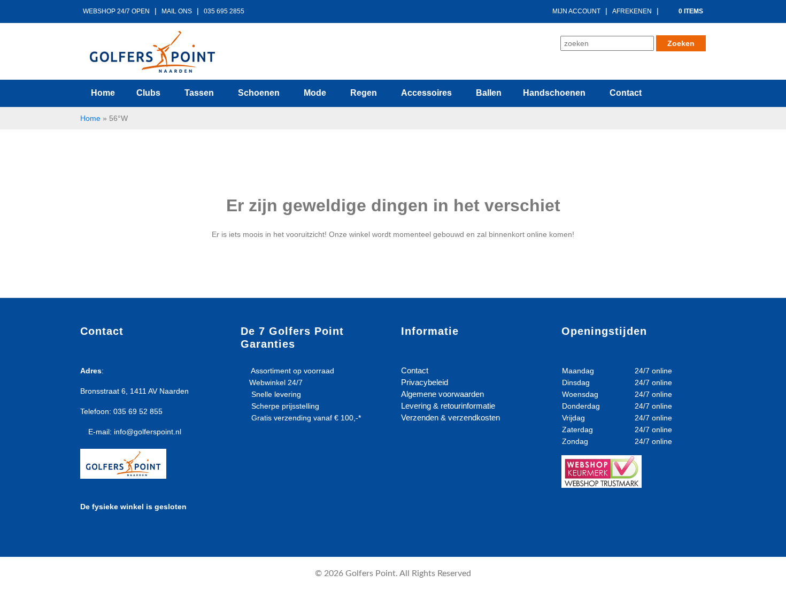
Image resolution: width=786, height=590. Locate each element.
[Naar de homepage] (152, 52)
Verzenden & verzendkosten (450, 417)
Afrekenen (632, 11)
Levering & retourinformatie (448, 405)
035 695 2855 (224, 11)
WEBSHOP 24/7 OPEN (116, 11)
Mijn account (576, 11)
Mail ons (176, 11)
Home (90, 118)
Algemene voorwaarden (442, 394)
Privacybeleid (424, 382)
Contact (414, 370)
